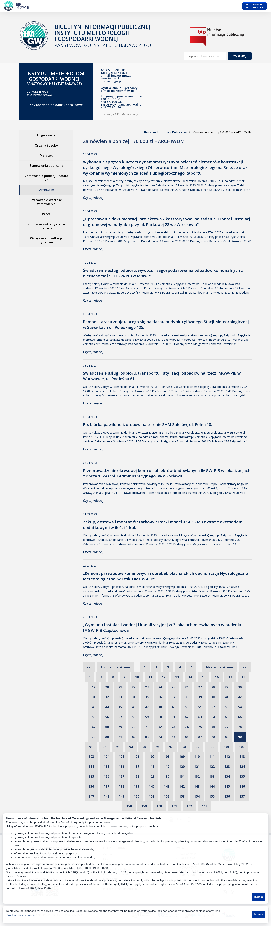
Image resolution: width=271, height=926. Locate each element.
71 (147, 727)
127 (121, 776)
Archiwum (46, 190)
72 (160, 727)
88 (213, 737)
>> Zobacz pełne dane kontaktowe (56, 105)
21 (120, 687)
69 (120, 727)
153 (182, 796)
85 (173, 737)
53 (226, 707)
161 (174, 806)
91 (91, 747)
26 (186, 687)
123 (227, 766)
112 (227, 756)
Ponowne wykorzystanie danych (46, 226)
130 (166, 776)
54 (240, 707)
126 (106, 776)
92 (104, 747)
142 (182, 786)
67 (93, 727)
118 (151, 766)
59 (147, 717)
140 (151, 786)
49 (173, 707)
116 (121, 766)
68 (107, 727)
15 (203, 677)
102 (241, 747)
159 (144, 806)
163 (204, 806)
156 (227, 796)
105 (121, 756)
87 (200, 737)
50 (186, 707)
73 (173, 727)
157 (242, 796)
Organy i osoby (46, 145)
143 (197, 786)
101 (226, 747)
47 (147, 707)
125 (91, 776)
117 (136, 766)
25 (173, 687)
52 (213, 707)
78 (240, 727)
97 (171, 747)
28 (213, 687)
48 (160, 707)
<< (89, 667)
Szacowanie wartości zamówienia (46, 202)
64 (213, 717)
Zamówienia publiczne (46, 165)
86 (186, 737)
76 (213, 727)
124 (242, 766)
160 (159, 806)
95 (144, 747)
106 (136, 756)
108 (166, 756)
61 (173, 717)
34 (133, 697)
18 (243, 677)
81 (120, 737)
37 (173, 697)
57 (120, 717)
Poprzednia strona (115, 667)
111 (212, 756)
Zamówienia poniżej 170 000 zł (46, 178)
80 (107, 737)
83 (147, 737)
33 (120, 697)
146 (242, 786)
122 (212, 766)
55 (93, 717)
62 (186, 717)
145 (227, 786)
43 (93, 707)
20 (107, 687)
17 (230, 677)
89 (226, 737)
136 (91, 786)
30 (240, 687)
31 (93, 697)
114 (91, 766)
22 (133, 687)
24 (160, 687)
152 (166, 796)
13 (177, 677)
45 (120, 707)
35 (147, 697)
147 (91, 796)
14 (190, 677)
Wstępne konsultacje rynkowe (46, 240)
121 (197, 766)
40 (213, 697)
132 (197, 776)
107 (151, 756)
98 (184, 747)
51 (200, 707)
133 (212, 776)
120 (182, 766)
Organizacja (46, 135)
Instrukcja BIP (110, 114)
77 (226, 727)
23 (147, 687)
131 (182, 776)
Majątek (46, 155)
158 (129, 806)
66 (240, 717)
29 (226, 687)
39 (200, 697)
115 (106, 766)
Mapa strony (130, 114)
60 (160, 717)
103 (91, 756)
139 (136, 786)
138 (121, 786)
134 (227, 776)
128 (136, 776)
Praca (46, 214)
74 (186, 727)
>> (245, 667)
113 (242, 756)
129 (151, 776)
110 (197, 756)
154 (197, 796)
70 (133, 727)
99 (197, 747)
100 (211, 747)
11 (150, 677)
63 (200, 717)
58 (133, 717)
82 (133, 737)
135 (242, 776)
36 (160, 697)
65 (226, 717)
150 (136, 796)
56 (107, 717)
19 (93, 687)
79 (93, 737)
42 (240, 697)
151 (151, 796)
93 (117, 747)
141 (166, 786)
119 (166, 766)
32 (107, 697)
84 (160, 737)
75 (200, 727)
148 (106, 796)
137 (106, 786)
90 (240, 737)
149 (121, 796)
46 (133, 707)
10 (137, 677)
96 (157, 747)
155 (212, 796)
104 (106, 756)
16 (217, 677)
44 (107, 707)
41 (226, 697)
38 (186, 697)
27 (200, 687)
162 (189, 806)
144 (212, 786)
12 (163, 677)
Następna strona (219, 667)
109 (182, 756)
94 (131, 747)
